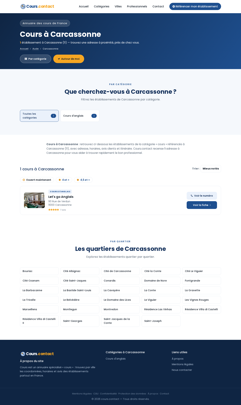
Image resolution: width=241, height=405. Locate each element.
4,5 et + (85, 180)
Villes (118, 6)
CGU (95, 393)
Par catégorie (37, 59)
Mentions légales (182, 364)
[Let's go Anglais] (34, 200)
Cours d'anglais (116, 358)
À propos (177, 358)
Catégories (101, 6)
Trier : (196, 168)
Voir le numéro (203, 195)
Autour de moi (70, 59)
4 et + (65, 180)
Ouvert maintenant (38, 180)
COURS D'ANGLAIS (60, 191)
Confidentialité (108, 393)
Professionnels (137, 6)
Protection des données (132, 393)
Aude (35, 48)
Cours (40, 6)
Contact (158, 6)
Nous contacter (182, 370)
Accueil (84, 6)
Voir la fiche (200, 205)
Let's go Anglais (60, 196)
